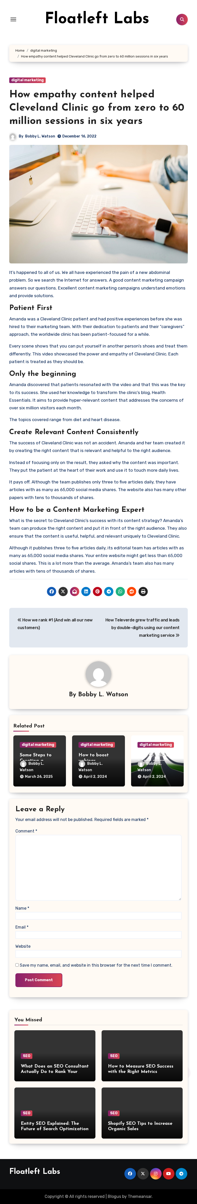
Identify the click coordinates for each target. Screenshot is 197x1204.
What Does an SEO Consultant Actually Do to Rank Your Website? (55, 1072)
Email (21, 927)
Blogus (114, 1196)
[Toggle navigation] (13, 19)
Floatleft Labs (97, 19)
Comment (26, 831)
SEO (26, 1056)
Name (22, 908)
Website (23, 946)
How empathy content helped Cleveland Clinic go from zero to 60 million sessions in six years (96, 108)
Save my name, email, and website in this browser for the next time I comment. (96, 965)
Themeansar (140, 1196)
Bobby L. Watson (40, 136)
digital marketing (27, 80)
